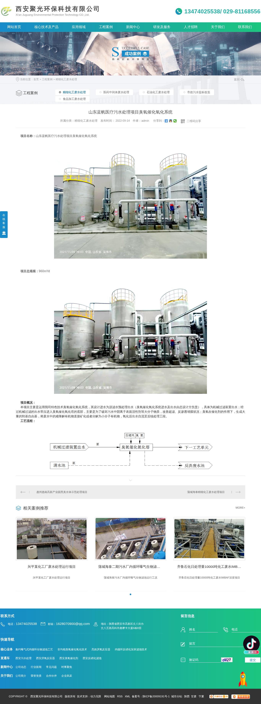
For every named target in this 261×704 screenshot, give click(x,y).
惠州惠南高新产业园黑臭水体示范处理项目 (61, 492)
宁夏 (201, 696)
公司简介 (20, 675)
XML (127, 696)
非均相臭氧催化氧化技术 (72, 649)
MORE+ (240, 507)
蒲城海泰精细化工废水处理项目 (206, 492)
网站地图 (109, 696)
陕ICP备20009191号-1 (156, 696)
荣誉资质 (36, 675)
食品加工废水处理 (74, 98)
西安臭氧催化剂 (68, 658)
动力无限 (95, 696)
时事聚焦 (66, 666)
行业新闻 (36, 666)
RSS (119, 696)
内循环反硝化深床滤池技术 (131, 649)
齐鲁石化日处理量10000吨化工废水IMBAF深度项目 (211, 567)
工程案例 (47, 79)
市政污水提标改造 (198, 92)
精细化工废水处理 (66, 79)
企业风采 (66, 675)
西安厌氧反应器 (45, 658)
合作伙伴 (51, 675)
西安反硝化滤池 (92, 658)
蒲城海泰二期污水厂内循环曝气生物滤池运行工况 (132, 567)
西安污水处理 (23, 658)
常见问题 (51, 666)
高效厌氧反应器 (101, 649)
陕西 (187, 696)
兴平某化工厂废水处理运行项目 (52, 567)
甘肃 (194, 696)
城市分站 (176, 696)
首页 (36, 79)
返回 (237, 79)
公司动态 (20, 666)
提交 (253, 660)
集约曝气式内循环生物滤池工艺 (34, 649)
